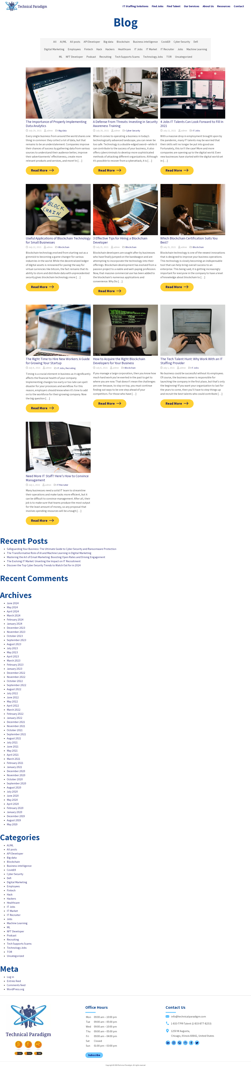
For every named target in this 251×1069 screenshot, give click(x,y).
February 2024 (15, 619)
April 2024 (13, 611)
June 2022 (13, 697)
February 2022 (15, 714)
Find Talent (173, 6)
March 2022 (13, 709)
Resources (223, 6)
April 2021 (13, 755)
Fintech (88, 49)
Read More (39, 170)
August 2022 (14, 689)
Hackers (110, 49)
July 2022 (12, 693)
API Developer (92, 42)
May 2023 (12, 652)
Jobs (180, 49)
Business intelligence (145, 42)
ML (60, 57)
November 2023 (16, 632)
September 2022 (16, 685)
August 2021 (14, 738)
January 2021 (14, 767)
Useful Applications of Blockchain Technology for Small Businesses (58, 240)
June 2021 (12, 746)
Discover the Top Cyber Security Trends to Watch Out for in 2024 (44, 565)
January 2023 (14, 669)
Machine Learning (196, 49)
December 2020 (16, 771)
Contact (239, 6)
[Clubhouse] (185, 1044)
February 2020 (15, 808)
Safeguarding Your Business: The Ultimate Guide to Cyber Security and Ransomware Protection (61, 549)
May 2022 (12, 701)
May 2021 (12, 750)
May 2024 (12, 607)
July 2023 (12, 648)
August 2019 (14, 820)
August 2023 (14, 644)
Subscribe (94, 1055)
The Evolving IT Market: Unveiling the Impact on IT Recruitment (44, 561)
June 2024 (13, 603)
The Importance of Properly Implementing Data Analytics (56, 123)
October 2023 (15, 636)
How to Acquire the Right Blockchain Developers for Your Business (119, 361)
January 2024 (14, 623)
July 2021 (12, 742)
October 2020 (15, 779)
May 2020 (12, 800)
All (55, 42)
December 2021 (16, 722)
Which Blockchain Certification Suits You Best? (189, 240)
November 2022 (16, 677)
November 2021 (16, 726)
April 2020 (13, 804)
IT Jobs (138, 49)
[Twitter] (197, 1044)
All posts (75, 42)
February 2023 (15, 664)
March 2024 (13, 615)
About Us (208, 6)
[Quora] (179, 1044)
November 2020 (16, 775)
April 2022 (13, 705)
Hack (99, 49)
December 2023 (16, 628)
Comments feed (16, 985)
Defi (195, 42)
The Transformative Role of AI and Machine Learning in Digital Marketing (49, 553)
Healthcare (124, 49)
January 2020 (14, 812)
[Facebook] (191, 1044)
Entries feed (14, 981)
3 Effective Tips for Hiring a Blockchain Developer (120, 240)
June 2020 (13, 795)
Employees (74, 49)
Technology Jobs (153, 57)
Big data (108, 42)
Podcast (91, 57)
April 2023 (13, 656)
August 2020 (14, 787)
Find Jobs (157, 6)
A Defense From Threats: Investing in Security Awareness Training (125, 123)
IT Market (151, 49)
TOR (169, 57)
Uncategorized (183, 57)
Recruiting (105, 57)
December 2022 (16, 673)
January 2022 (14, 718)
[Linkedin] (168, 1044)
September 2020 (16, 783)
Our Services (191, 6)
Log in (10, 977)
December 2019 (16, 816)
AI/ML (63, 42)
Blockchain (123, 42)
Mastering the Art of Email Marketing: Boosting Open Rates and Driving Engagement (56, 557)
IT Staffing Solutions (135, 6)
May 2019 (12, 824)
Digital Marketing (54, 49)
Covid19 (165, 42)
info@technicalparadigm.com (188, 1016)
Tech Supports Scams (127, 57)
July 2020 (12, 791)
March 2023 (13, 660)
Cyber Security (182, 42)
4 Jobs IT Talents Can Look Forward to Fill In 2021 (191, 123)
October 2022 (15, 681)
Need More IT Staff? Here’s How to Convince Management (57, 478)
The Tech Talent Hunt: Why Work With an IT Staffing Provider (191, 361)
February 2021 (15, 763)
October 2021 (15, 730)
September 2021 (16, 734)
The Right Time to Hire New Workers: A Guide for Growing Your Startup (58, 361)
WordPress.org (15, 989)
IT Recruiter (167, 49)
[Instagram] (173, 1044)
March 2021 (13, 759)
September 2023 (16, 640)
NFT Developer (74, 57)
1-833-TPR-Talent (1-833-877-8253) (191, 1023)
